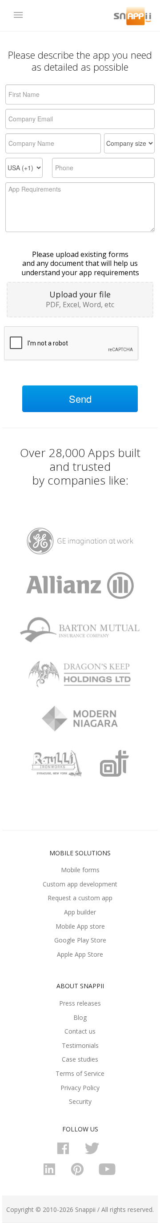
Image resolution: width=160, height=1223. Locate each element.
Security (80, 1101)
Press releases (80, 1003)
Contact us (80, 1031)
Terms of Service (80, 1073)
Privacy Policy (80, 1087)
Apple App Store (80, 954)
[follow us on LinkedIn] (52, 1173)
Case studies (80, 1059)
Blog (80, 1017)
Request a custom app (80, 898)
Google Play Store (80, 940)
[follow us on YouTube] (107, 1173)
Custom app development (80, 884)
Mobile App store (80, 926)
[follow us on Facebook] (66, 1152)
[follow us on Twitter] (93, 1152)
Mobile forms (80, 870)
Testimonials (80, 1045)
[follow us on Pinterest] (80, 1173)
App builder (80, 912)
